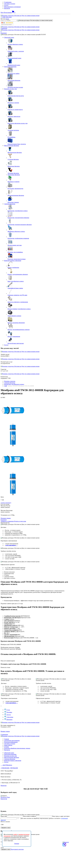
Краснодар (4, 799)
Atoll (5, 386)
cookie (15, 834)
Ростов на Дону (5, 797)
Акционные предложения (11, 740)
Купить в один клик (20, 521)
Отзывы (6, 746)
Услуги (6, 5)
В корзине (4, 33)
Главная (6, 739)
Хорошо (16, 843)
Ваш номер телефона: (29, 816)
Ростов (7, 18)
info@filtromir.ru (6, 765)
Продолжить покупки (17, 849)
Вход (2, 12)
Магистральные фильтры (11, 145)
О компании (7, 2)
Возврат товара (5, 731)
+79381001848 (5, 768)
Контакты (7, 8)
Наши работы (8, 745)
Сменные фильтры (9, 204)
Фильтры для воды (9, 381)
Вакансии (3, 785)
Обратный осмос (9, 37)
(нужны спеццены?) (6, 502)
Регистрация (8, 12)
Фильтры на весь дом (10, 89)
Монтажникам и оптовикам (12, 7)
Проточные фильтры (10, 66)
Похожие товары (6, 518)
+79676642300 (13, 768)
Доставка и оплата (9, 3)
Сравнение (4, 28)
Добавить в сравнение (7, 521)
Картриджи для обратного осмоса (14, 384)
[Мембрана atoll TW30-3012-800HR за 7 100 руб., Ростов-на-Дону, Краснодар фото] (13, 410)
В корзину (4, 519)
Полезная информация (10, 742)
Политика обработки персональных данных (17, 748)
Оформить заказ (5, 827)
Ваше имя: (4, 816)
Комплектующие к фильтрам (12, 260)
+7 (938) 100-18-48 (6, 17)
